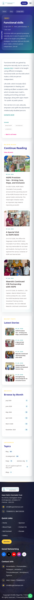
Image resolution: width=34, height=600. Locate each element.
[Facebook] (4, 554)
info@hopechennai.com (14, 507)
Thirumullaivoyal (12, 572)
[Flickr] (24, 554)
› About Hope (6, 527)
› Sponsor (21, 523)
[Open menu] (30, 3)
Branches (7, 541)
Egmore (9, 575)
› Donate (21, 531)
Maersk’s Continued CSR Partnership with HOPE (15, 284)
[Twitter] (9, 554)
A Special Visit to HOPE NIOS (12, 233)
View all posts (8, 152)
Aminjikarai (24, 572)
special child (8, 68)
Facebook (19, 125)
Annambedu (10, 566)
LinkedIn (8, 129)
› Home (4, 523)
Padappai (9, 569)
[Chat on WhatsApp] (30, 596)
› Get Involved (7, 531)
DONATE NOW (9, 115)
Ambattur (18, 569)
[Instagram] (19, 554)
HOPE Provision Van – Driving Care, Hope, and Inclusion (15, 180)
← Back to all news (10, 134)
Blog (11, 11)
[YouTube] (14, 554)
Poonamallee (21, 566)
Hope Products (2, 35)
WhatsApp (8, 125)
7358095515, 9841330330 (15, 511)
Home (4, 11)
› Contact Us (22, 527)
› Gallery (5, 535)
